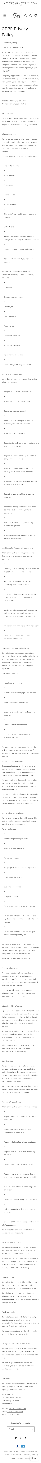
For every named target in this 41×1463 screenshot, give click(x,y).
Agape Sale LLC (13, 1451)
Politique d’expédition (16, 1458)
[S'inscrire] (31, 1429)
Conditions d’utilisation (31, 1454)
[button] (4, 15)
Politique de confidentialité (13, 1454)
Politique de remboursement (28, 1451)
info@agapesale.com (10, 789)
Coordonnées (29, 1458)
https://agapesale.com (17, 101)
